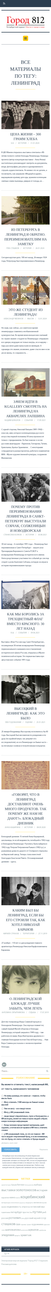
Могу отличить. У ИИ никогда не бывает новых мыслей (22, 1103)
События (28, 420)
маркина (22, 1203)
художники (37, 1224)
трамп (29, 1225)
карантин (5, 1198)
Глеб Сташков (12, 248)
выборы (38, 1185)
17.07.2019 (44, 1012)
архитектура (6, 1185)
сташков (8, 1224)
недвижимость (14, 1207)
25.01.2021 (40, 722)
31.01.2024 (34, 143)
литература (5, 1203)
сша (18, 1224)
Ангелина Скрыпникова (13, 1012)
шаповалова (13, 1230)
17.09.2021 (41, 420)
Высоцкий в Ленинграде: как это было (25, 713)
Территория (28, 934)
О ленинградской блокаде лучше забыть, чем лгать (25, 1003)
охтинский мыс (37, 1207)
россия (4, 1218)
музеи (44, 1203)
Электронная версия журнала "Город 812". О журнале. (24, 1261)
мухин (3, 1207)
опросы (26, 1207)
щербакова (42, 1230)
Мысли (30, 319)
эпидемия (7, 1235)
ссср (43, 1218)
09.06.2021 (35, 633)
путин (37, 1212)
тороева (23, 1225)
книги (18, 1198)
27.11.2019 (42, 934)
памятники (5, 1212)
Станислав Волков (13, 535)
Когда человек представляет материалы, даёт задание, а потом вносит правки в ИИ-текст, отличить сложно (24, 1127)
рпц (23, 1218)
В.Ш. (12, 633)
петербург (16, 1212)
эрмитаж (25, 1235)
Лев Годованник (13, 722)
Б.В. (12, 143)
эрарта (17, 1235)
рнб (44, 1212)
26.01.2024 (39, 248)
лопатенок (15, 1203)
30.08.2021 (42, 535)
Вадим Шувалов (12, 420)
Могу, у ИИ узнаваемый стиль (16, 1112)
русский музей (32, 1218)
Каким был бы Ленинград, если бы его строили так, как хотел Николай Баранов (25, 919)
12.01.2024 (42, 319)
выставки (8, 1190)
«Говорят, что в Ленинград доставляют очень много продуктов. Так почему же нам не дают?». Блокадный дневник (25, 809)
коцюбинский (33, 1197)
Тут (5, 1254)
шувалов (33, 1230)
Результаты (43, 1150)
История (22, 143)
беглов (20, 1185)
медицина (29, 1203)
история (42, 1190)
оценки (28, 722)
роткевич (15, 1218)
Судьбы (32, 1012)
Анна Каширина (12, 827)
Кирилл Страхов (11, 934)
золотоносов (26, 1190)
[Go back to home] (25, 20)
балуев (14, 1185)
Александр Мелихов (13, 319)
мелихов (38, 1203)
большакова (29, 1185)
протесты (27, 1212)
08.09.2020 (41, 827)
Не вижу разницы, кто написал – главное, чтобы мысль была (23, 1097)
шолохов (24, 1230)
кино (12, 1197)
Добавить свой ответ (9, 1143)
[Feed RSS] (3, 3)
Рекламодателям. (9, 1264)
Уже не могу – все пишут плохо (17, 1109)
